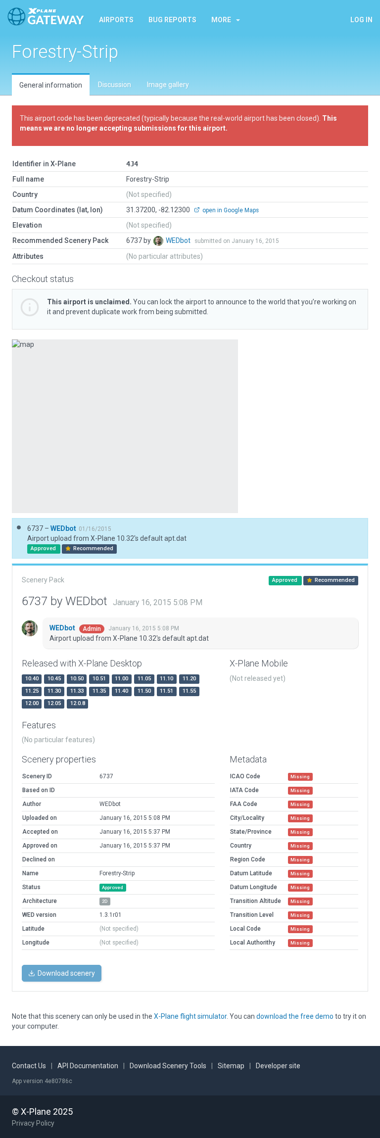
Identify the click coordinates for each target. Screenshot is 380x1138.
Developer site (278, 1066)
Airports (116, 20)
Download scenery (65, 973)
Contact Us (29, 1066)
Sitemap (231, 1066)
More (221, 20)
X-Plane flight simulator (190, 1016)
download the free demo (294, 1016)
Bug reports (172, 20)
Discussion (114, 85)
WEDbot (179, 240)
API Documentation (87, 1066)
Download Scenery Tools (168, 1066)
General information (50, 85)
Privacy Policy (33, 1123)
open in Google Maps (230, 210)
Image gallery (168, 85)
